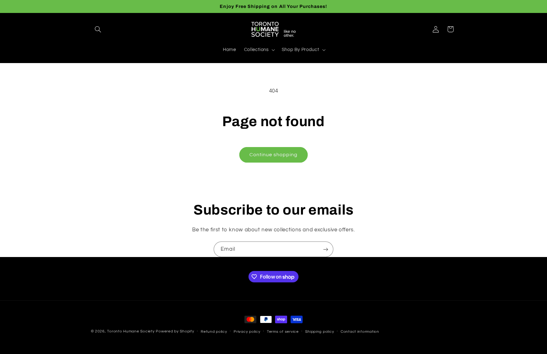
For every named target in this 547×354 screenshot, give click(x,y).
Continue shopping (273, 154)
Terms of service (283, 331)
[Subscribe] (325, 249)
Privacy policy (247, 331)
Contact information (360, 331)
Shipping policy (319, 331)
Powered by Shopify (175, 331)
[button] (98, 29)
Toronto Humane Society (130, 331)
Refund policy (214, 331)
